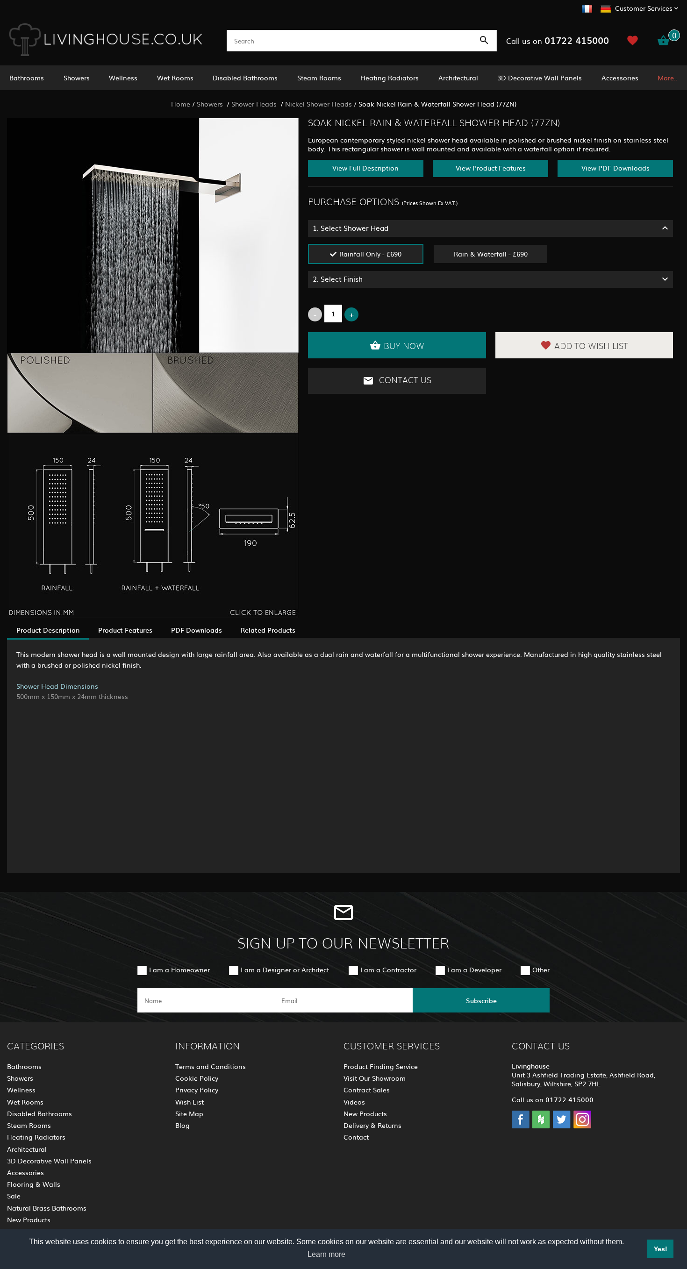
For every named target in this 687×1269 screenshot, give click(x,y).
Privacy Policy (196, 1089)
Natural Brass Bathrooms (46, 1207)
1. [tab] (350, 227)
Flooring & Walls (33, 1184)
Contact (356, 1136)
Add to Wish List (591, 346)
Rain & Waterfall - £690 (491, 253)
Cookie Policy (196, 1078)
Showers (77, 77)
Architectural (458, 77)
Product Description (47, 630)
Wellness (123, 77)
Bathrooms (26, 77)
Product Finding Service (381, 1066)
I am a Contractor (388, 969)
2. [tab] (338, 278)
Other (541, 969)
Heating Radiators (389, 77)
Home (180, 103)
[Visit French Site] (587, 7)
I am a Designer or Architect (285, 969)
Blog (182, 1125)
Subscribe (481, 1000)
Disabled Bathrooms (245, 77)
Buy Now (404, 346)
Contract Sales (367, 1089)
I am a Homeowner (179, 969)
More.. (668, 77)
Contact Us (404, 381)
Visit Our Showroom (375, 1078)
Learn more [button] (326, 1254)
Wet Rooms (175, 77)
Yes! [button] (660, 1249)
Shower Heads (255, 103)
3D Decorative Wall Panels (539, 77)
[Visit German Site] (605, 7)
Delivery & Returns (372, 1125)
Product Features (125, 630)
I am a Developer (474, 969)
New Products (28, 1219)
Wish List (189, 1101)
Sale (14, 1195)
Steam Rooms (319, 77)
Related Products (268, 630)
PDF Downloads (196, 630)
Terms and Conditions (210, 1066)
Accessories (619, 77)
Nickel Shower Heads (318, 103)
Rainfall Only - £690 (370, 253)
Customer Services (644, 8)
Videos (354, 1101)
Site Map (189, 1113)
